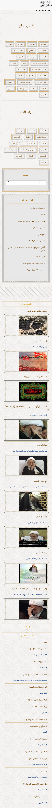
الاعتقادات (43, 50)
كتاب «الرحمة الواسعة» (37, 208)
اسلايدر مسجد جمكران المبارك (36, 752)
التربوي (13, 63)
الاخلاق (10, 88)
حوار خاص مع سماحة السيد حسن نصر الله (31, 221)
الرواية (44, 88)
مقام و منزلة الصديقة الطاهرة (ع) (35, 784)
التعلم (24, 63)
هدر (45, 642)
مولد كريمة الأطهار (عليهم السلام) (34, 270)
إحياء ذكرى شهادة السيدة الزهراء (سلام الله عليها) (29, 588)
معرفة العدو (21, 69)
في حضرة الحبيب (40, 481)
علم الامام (22, 88)
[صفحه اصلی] (45, 4)
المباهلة (42, 214)
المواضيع (32, 57)
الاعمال (31, 76)
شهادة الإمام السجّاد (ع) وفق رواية (34, 263)
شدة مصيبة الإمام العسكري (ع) (35, 376)
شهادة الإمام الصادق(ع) (38, 739)
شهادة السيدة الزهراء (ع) (38, 797)
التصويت (19, 156)
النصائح (43, 44)
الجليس (43, 95)
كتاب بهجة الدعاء (39, 228)
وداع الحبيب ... (41, 445)
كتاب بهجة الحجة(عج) (38, 649)
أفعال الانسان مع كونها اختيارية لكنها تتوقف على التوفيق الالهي (26, 249)
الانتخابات (43, 76)
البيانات (20, 44)
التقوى (31, 50)
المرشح (19, 76)
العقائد (10, 44)
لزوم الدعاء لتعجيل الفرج (38, 758)
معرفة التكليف (18, 50)
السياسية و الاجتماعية (39, 69)
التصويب (10, 82)
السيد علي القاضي (39, 257)
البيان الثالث (26, 112)
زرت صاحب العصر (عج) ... (37, 706)
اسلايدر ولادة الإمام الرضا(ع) (36, 700)
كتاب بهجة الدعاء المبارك (37, 241)
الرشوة (44, 57)
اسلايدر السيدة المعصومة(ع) (36, 719)
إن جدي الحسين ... (40, 341)
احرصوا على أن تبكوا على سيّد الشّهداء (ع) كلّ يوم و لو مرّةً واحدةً (27, 408)
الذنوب (21, 57)
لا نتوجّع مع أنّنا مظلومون (38, 726)
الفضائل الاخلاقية (24, 82)
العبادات (32, 44)
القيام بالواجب (41, 82)
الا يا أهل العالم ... (40, 517)
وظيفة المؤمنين (41, 553)
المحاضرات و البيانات (39, 63)
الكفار (33, 88)
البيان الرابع (26, 26)
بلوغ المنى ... (40, 234)
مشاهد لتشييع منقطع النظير (37, 311)
